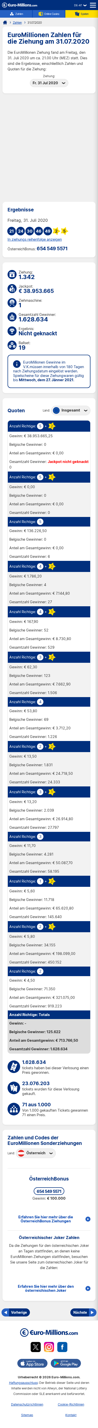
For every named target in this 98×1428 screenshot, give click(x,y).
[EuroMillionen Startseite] (5, 22)
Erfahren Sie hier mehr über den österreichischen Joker (46, 1288)
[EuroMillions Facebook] (62, 1348)
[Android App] (66, 1364)
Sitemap (27, 1415)
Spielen (85, 14)
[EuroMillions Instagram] (49, 1348)
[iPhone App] (32, 1364)
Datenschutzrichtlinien (27, 1404)
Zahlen (19, 14)
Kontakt (70, 1415)
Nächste (80, 1312)
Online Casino (51, 14)
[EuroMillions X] (35, 1348)
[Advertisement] (49, 147)
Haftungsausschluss (23, 1383)
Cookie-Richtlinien (71, 1404)
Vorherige (19, 1312)
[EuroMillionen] (19, 6)
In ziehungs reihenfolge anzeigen (35, 239)
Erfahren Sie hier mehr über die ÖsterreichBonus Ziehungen (45, 1219)
